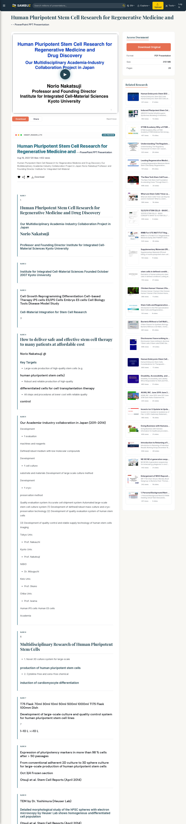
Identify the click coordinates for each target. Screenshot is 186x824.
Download (21, 119)
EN (131, 5)
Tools (171, 5)
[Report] (28, 177)
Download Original (149, 47)
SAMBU (24, 5)
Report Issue (112, 119)
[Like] (19, 177)
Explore (144, 5)
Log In (180, 5)
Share (36, 119)
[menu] (4, 6)
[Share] (23, 177)
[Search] (124, 5)
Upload (157, 7)
